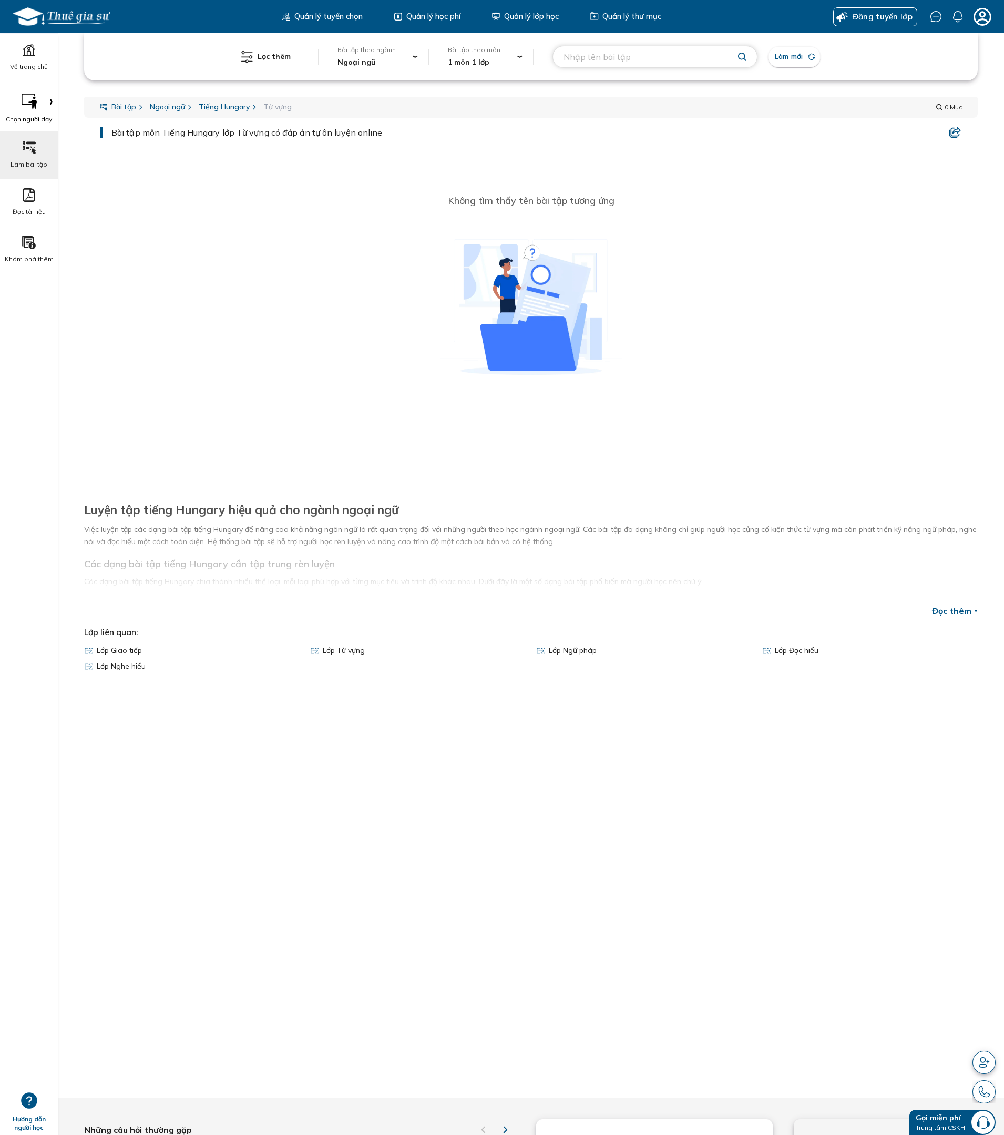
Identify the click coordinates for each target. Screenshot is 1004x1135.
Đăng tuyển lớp (883, 17)
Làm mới (789, 56)
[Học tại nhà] (61, 16)
